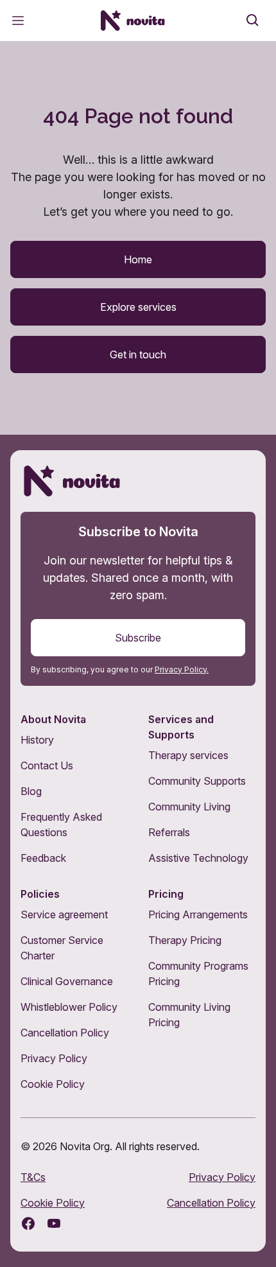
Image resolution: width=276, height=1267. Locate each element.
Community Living (189, 806)
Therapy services (188, 755)
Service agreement (64, 914)
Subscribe (138, 637)
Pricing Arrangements (198, 914)
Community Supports (197, 780)
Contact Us (47, 765)
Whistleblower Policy (69, 1006)
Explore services (138, 307)
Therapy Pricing (184, 940)
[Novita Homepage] (133, 20)
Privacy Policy (54, 1058)
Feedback (43, 858)
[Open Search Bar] (253, 20)
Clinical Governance (67, 981)
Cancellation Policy (65, 1032)
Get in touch (138, 354)
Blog (31, 791)
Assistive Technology (198, 858)
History (37, 739)
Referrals (169, 832)
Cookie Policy (53, 1084)
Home (138, 259)
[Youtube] (54, 1223)
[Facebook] (28, 1223)
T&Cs (33, 1177)
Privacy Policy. (182, 669)
